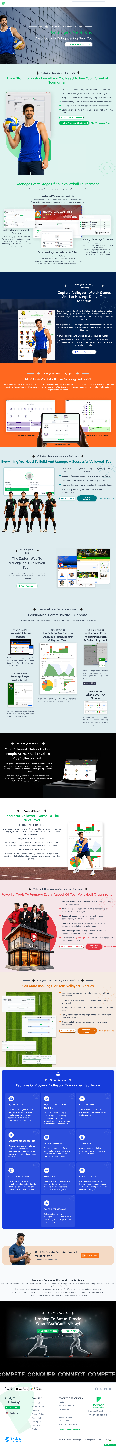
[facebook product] (96, 1389)
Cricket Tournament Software (66, 1292)
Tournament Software (19, 1292)
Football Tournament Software (91, 1292)
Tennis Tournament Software (39, 1295)
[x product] (101, 1389)
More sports (83, 1295)
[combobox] (88, 4)
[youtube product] (110, 1389)
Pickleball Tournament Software (64, 1295)
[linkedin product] (105, 1389)
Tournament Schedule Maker (41, 1292)
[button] (24, 1413)
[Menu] (112, 3)
